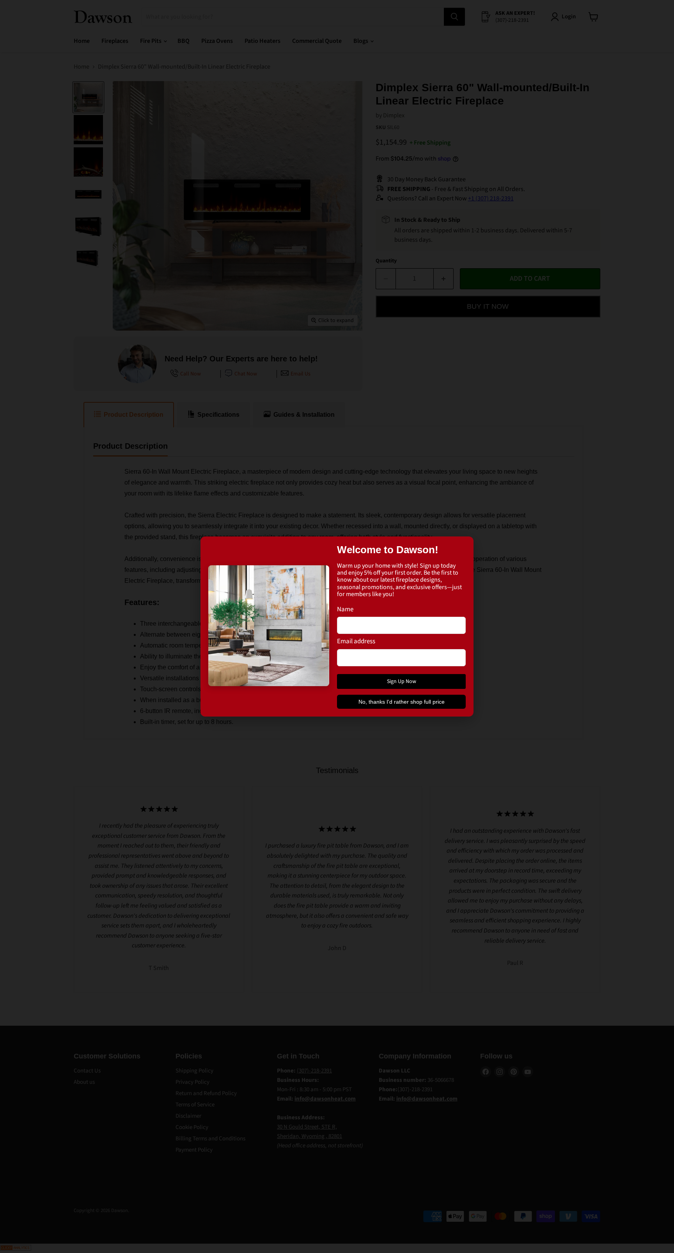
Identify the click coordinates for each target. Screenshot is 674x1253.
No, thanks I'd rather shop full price (401, 702)
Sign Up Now (401, 681)
